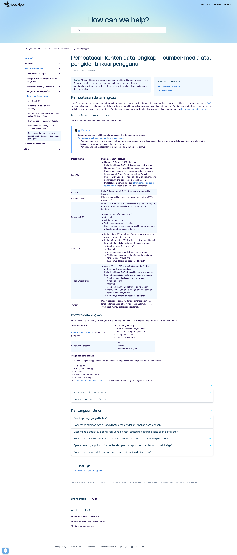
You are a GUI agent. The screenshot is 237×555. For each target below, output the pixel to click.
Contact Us (90, 546)
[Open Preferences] (5, 551)
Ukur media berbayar (36, 73)
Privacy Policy (60, 546)
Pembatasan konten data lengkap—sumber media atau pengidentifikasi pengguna (43, 136)
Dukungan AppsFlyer (32, 48)
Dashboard (205, 4)
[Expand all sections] (211, 385)
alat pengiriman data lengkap (193, 109)
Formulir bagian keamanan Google (43, 121)
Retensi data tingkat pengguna (88, 470)
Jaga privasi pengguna (81, 48)
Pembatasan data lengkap (169, 86)
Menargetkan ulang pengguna (40, 86)
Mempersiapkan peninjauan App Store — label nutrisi (42, 127)
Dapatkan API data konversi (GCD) (90, 380)
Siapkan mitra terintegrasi (83, 526)
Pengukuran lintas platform (39, 91)
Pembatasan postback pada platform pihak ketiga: (101, 138)
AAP (209, 103)
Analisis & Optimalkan (35, 143)
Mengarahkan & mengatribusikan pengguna (42, 80)
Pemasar (46, 48)
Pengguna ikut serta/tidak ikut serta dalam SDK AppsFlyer (43, 114)
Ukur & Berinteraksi (61, 48)
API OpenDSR (34, 101)
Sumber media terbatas (82, 332)
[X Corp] (93, 499)
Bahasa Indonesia (221, 4)
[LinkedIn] (96, 499)
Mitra (26, 149)
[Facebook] (89, 499)
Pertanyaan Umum (166, 90)
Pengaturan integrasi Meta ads (85, 516)
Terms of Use (75, 546)
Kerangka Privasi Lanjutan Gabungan (88, 521)
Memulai (29, 63)
